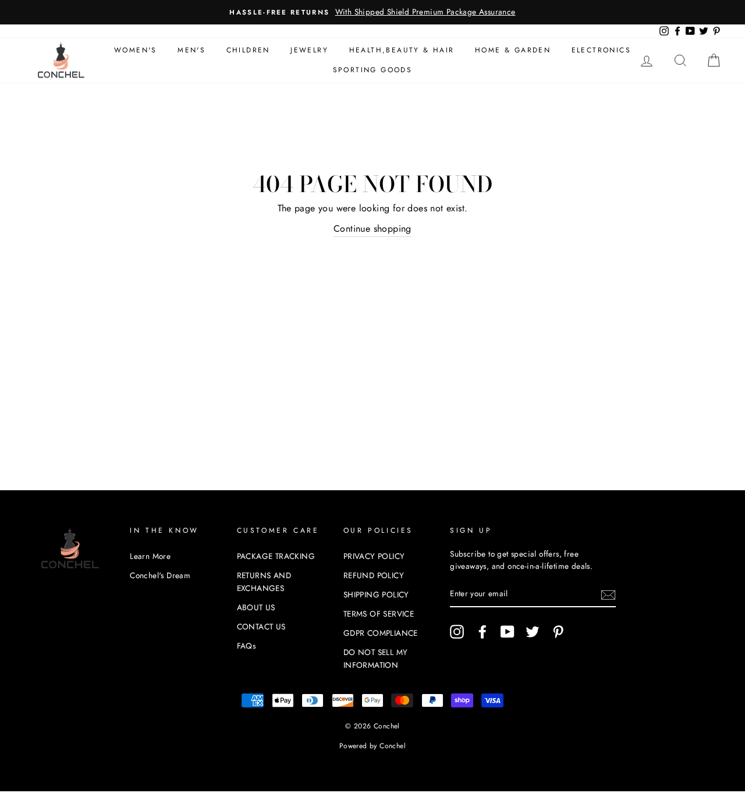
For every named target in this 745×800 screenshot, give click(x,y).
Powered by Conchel (372, 746)
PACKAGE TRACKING (276, 556)
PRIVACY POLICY (374, 556)
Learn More (150, 556)
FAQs (246, 646)
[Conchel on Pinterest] (558, 632)
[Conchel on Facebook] (482, 632)
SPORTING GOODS (373, 70)
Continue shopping (372, 228)
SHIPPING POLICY (376, 594)
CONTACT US (261, 626)
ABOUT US (256, 607)
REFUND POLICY (373, 575)
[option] (372, 12)
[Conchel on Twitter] (533, 632)
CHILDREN (248, 50)
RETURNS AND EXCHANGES (264, 581)
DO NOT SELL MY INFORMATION (375, 658)
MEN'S (191, 50)
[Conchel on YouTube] (508, 632)
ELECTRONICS (601, 50)
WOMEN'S (135, 50)
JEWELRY (309, 50)
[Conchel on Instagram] (457, 632)
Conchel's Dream (160, 575)
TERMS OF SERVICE (378, 614)
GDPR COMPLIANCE (380, 633)
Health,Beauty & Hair (402, 50)
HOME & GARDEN (513, 50)
